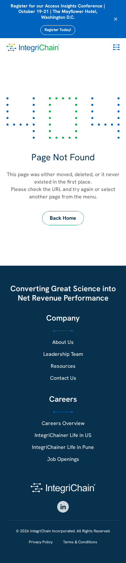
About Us (63, 342)
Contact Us (63, 378)
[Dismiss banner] (116, 19)
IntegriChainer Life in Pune (63, 447)
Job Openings (63, 459)
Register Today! (58, 29)
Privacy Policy (41, 542)
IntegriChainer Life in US (63, 435)
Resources (63, 366)
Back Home (63, 218)
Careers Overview (63, 423)
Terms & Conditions (80, 542)
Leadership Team (63, 354)
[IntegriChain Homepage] (32, 48)
